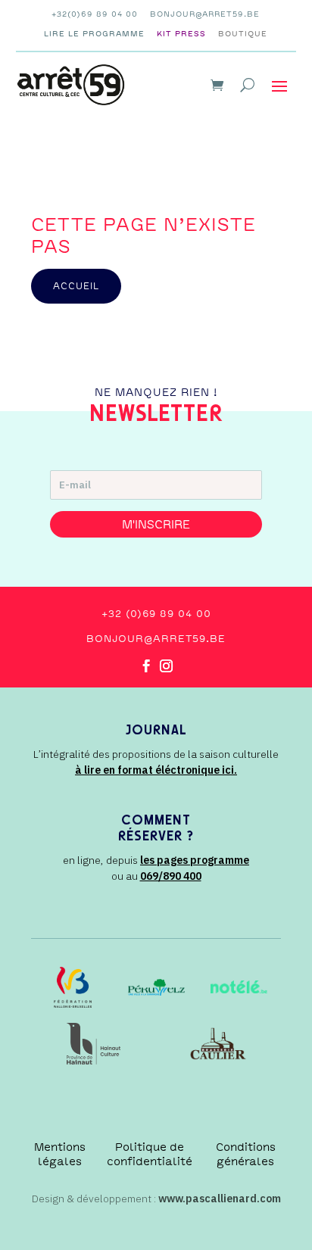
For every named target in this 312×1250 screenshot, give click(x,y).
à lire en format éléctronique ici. (156, 770)
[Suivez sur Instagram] (166, 666)
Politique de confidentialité (149, 1154)
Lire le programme (94, 34)
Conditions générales (246, 1154)
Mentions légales (60, 1154)
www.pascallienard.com (219, 1198)
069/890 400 (170, 876)
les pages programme (194, 860)
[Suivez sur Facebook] (146, 666)
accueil (76, 286)
